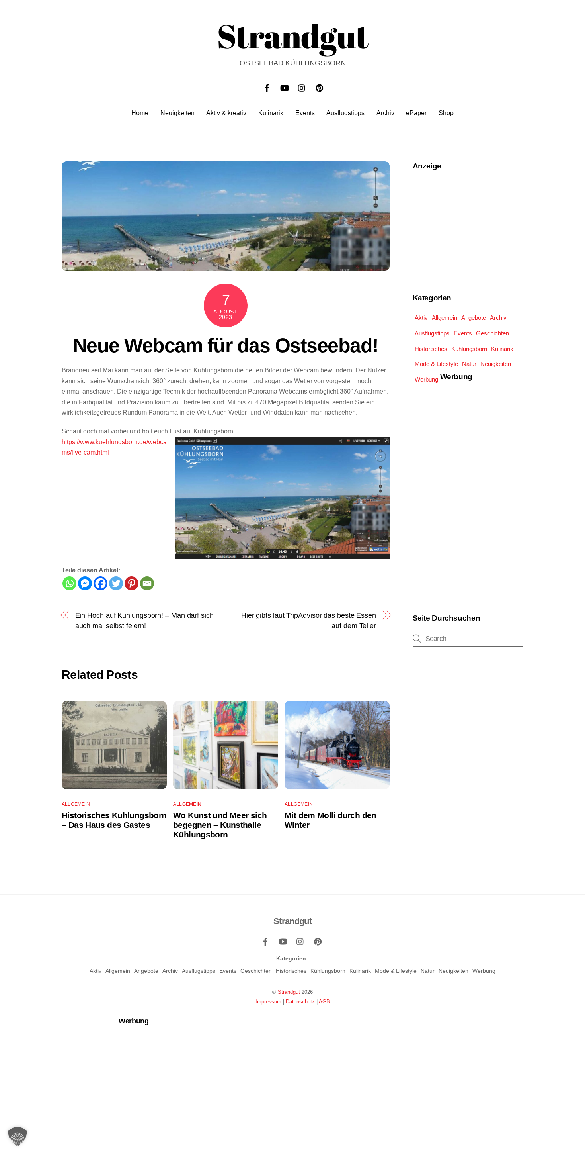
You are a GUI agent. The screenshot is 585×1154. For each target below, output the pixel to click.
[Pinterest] (131, 583)
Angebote (473, 317)
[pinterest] (320, 87)
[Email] (147, 583)
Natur (469, 364)
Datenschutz (300, 1002)
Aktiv (421, 317)
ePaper (416, 113)
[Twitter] (116, 583)
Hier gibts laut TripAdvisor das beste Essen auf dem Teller (308, 620)
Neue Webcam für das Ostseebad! (225, 345)
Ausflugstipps (345, 113)
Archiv (385, 113)
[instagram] (302, 87)
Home (139, 113)
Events (305, 113)
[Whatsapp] (69, 583)
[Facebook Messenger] (85, 583)
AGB (324, 1002)
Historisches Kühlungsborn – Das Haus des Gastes (114, 820)
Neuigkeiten (177, 113)
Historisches (431, 348)
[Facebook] (100, 583)
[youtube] (284, 87)
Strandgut (289, 992)
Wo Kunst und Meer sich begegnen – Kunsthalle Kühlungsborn (220, 825)
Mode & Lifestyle (436, 364)
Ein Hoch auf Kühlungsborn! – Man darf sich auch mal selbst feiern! (144, 620)
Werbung (426, 379)
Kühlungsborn (469, 348)
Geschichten (492, 333)
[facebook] (267, 87)
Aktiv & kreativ (226, 113)
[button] (17, 1136)
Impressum (268, 1002)
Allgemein (76, 804)
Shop (446, 113)
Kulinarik (270, 113)
